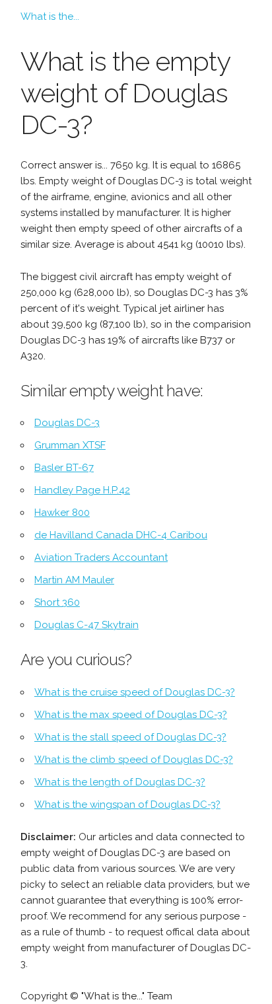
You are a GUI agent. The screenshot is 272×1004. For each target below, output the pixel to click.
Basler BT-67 (64, 468)
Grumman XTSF (70, 445)
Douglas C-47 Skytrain (86, 625)
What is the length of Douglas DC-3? (119, 782)
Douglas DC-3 (67, 423)
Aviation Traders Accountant (101, 557)
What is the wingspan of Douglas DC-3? (127, 804)
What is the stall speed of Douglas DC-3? (130, 737)
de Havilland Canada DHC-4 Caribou (120, 535)
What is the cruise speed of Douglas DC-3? (134, 692)
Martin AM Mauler (74, 580)
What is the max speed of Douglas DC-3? (130, 715)
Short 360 (57, 602)
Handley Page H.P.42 (82, 490)
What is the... (49, 16)
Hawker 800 (62, 513)
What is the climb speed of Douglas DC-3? (133, 760)
